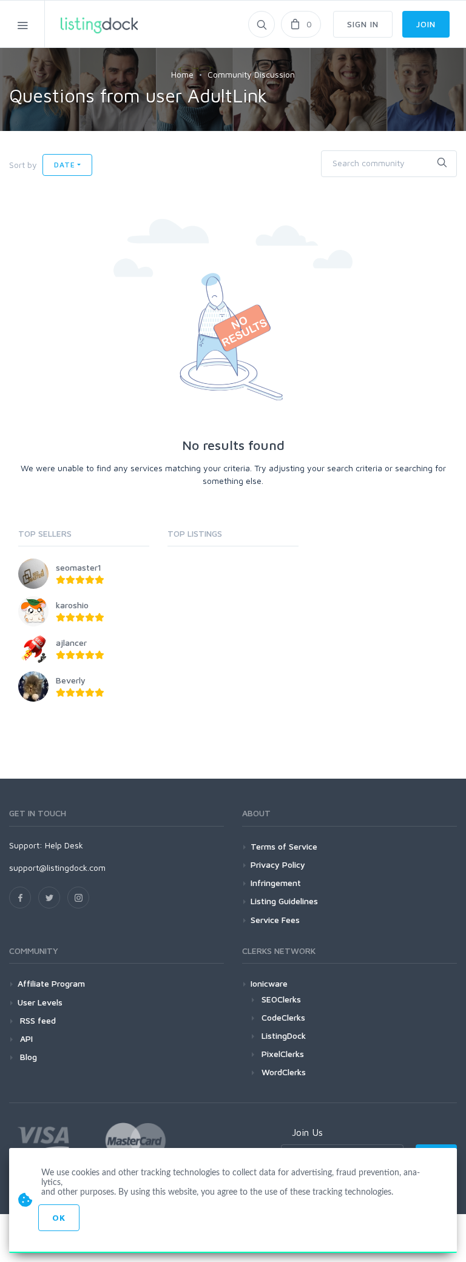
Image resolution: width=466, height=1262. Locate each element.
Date (64, 164)
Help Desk (64, 845)
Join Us (307, 1132)
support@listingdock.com (57, 867)
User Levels (40, 1002)
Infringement (276, 883)
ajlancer (71, 642)
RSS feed (37, 1020)
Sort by (23, 164)
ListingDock (284, 1035)
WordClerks (284, 1072)
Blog (27, 1057)
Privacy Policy (278, 864)
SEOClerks (281, 999)
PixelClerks (283, 1054)
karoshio (72, 605)
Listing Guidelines (284, 901)
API (25, 1038)
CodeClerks (283, 1017)
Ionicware (269, 983)
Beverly (71, 680)
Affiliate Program (51, 983)
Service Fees (275, 920)
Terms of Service (284, 846)
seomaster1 (78, 567)
